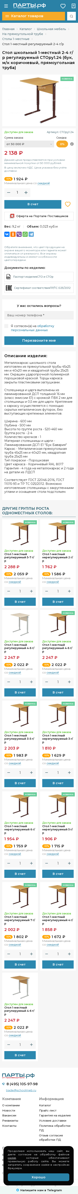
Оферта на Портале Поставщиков (42, 216)
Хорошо (39, 1177)
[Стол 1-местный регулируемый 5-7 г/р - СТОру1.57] (20, 533)
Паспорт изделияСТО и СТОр (33, 276)
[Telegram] (31, 234)
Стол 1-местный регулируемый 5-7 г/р (19, 557)
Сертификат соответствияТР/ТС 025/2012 (42, 287)
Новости (8, 1110)
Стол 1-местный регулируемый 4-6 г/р (19, 648)
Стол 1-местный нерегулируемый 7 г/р (19, 920)
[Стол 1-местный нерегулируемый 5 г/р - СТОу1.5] (58, 805)
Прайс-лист (48, 1110)
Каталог (45, 1105)
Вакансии (9, 1115)
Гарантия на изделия (55, 1115)
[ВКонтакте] (7, 234)
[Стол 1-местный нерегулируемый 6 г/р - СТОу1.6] (20, 805)
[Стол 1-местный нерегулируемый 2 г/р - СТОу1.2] (58, 533)
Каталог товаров (27, 16)
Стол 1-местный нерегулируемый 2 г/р (57, 557)
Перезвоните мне (39, 340)
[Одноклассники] (13, 234)
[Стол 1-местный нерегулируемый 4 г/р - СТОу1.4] (58, 895)
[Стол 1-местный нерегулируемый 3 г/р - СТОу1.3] (58, 714)
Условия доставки (52, 1120)
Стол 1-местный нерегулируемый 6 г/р (19, 829)
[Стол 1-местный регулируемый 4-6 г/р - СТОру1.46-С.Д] (20, 623)
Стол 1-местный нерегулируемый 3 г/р (57, 739)
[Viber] (19, 234)
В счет (33, 204)
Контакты (9, 1125)
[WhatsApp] (25, 234)
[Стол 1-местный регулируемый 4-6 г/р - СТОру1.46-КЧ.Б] (58, 623)
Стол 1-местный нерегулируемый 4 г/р (57, 920)
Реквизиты (10, 1120)
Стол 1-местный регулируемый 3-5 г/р (19, 739)
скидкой (43, 183)
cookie (12, 1157)
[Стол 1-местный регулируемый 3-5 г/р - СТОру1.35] (20, 714)
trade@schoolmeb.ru (21, 1090)
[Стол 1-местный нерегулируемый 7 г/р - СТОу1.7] (20, 895)
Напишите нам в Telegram (41, 1190)
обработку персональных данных (32, 328)
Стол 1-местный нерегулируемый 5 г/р (57, 829)
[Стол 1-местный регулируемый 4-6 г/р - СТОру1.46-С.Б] (20, 986)
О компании (11, 1105)
